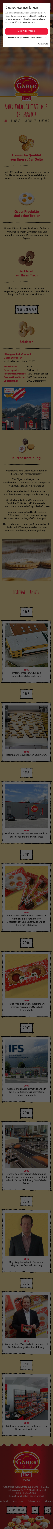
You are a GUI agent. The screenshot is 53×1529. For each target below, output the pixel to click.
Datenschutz (43, 44)
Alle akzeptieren (26, 31)
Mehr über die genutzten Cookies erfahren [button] (25, 38)
